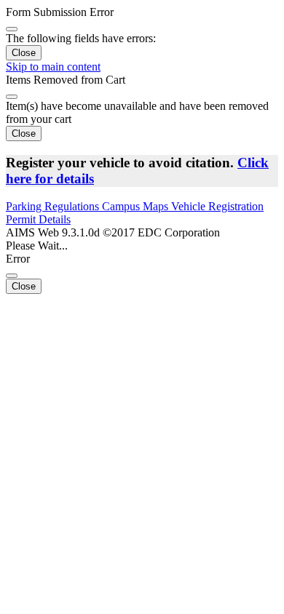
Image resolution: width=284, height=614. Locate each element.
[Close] (11, 29)
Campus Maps (136, 206)
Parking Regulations (54, 206)
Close (24, 52)
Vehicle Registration (217, 206)
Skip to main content (53, 66)
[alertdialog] (142, 33)
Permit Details (38, 219)
